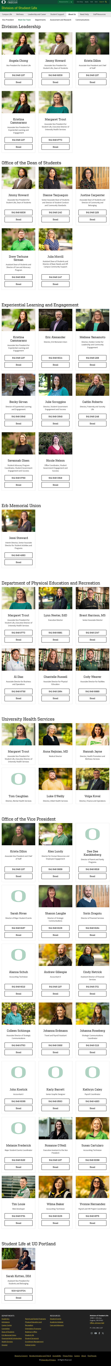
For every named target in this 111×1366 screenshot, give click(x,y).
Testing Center (30, 1345)
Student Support (57, 14)
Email (18, 82)
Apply (86, 2)
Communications (82, 20)
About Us (72, 14)
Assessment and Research (60, 20)
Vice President (8, 20)
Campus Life (7, 14)
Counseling (6, 1328)
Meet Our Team (24, 20)
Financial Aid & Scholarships (12, 1338)
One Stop (80, 2)
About (83, 1356)
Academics (5, 1319)
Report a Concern (21, 1356)
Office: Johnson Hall (97, 1323)
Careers (77, 1356)
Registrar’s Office (31, 1332)
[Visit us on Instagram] (92, 1333)
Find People (92, 1356)
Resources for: (64, 2)
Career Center (7, 1325)
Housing (4, 1345)
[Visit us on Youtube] (96, 1333)
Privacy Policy (68, 1356)
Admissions (6, 1322)
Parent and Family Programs (35, 1319)
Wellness (20, 14)
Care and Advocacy (57, 1325)
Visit (91, 2)
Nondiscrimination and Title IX (40, 1356)
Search (101, 2)
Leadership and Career (37, 14)
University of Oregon (48, 1360)
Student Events (55, 1319)
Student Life (29, 1335)
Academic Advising (56, 1322)
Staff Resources (99, 14)
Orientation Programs (33, 1328)
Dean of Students (8, 1332)
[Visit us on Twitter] (103, 1333)
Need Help (84, 14)
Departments (40, 20)
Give (96, 2)
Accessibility (57, 1356)
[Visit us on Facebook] (99, 1333)
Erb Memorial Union (9, 1335)
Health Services (7, 1341)
